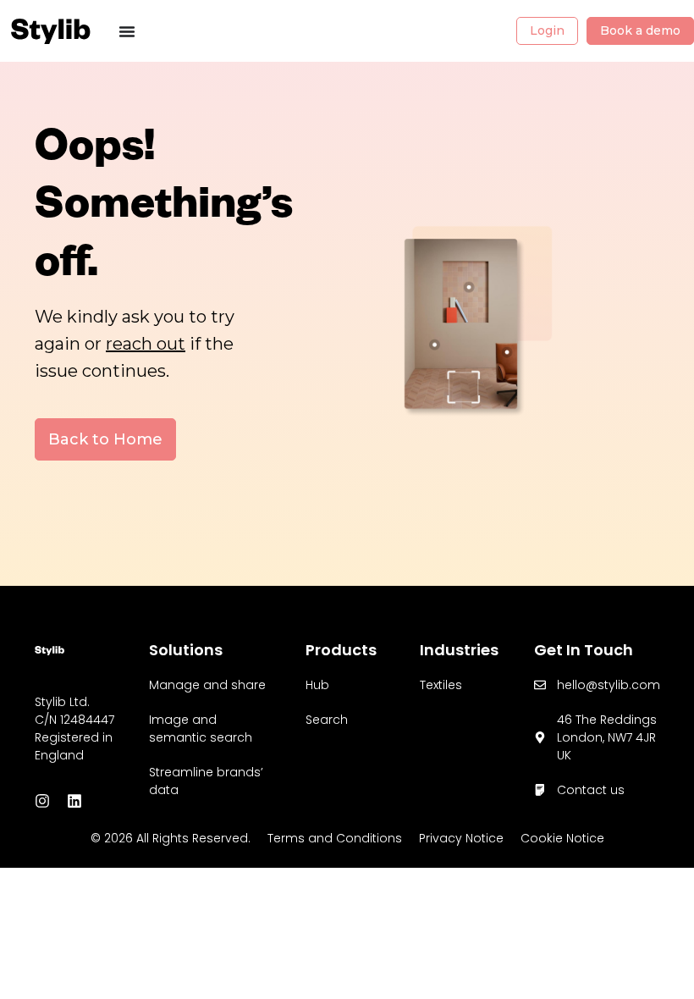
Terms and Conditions (334, 838)
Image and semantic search (200, 728)
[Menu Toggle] (126, 31)
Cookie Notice (562, 838)
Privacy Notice (461, 838)
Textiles (441, 684)
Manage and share (207, 684)
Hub (317, 684)
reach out (145, 344)
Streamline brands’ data (206, 781)
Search (327, 719)
